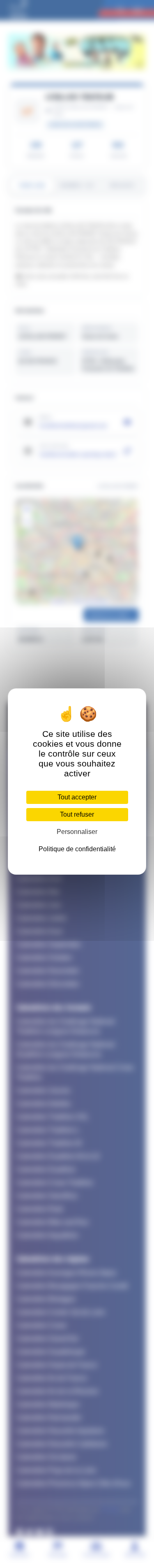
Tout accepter (77, 797)
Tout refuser (77, 814)
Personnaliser (77, 831)
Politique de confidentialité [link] (77, 848)
